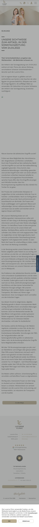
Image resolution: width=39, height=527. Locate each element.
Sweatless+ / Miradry (20, 473)
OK (9, 521)
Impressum (22, 498)
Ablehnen (26, 521)
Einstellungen (32, 513)
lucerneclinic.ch (12, 480)
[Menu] (35, 3)
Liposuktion (19, 471)
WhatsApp (25, 439)
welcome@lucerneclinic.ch (29, 436)
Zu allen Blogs (19, 403)
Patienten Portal (19, 486)
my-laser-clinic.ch (25, 480)
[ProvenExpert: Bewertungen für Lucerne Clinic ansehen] (19, 458)
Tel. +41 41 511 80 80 (27, 434)
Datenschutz (32, 498)
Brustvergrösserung (20, 468)
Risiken (33, 259)
